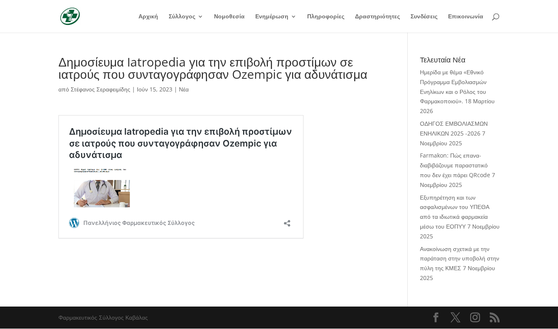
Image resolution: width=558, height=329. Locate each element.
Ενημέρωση (271, 16)
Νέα (184, 89)
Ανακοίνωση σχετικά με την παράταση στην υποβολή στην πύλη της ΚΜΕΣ (459, 258)
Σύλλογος (182, 16)
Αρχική (148, 16)
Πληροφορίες (325, 16)
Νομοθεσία (229, 16)
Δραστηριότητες (377, 16)
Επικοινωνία (465, 16)
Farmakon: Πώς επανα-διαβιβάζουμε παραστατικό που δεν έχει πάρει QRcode (455, 165)
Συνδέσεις (424, 16)
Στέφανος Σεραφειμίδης (100, 89)
